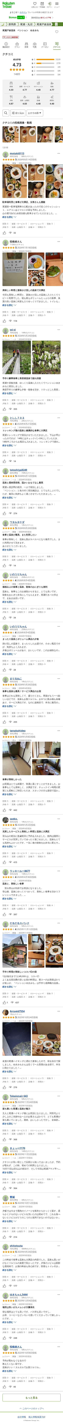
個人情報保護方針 (37, 1417)
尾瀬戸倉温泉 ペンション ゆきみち (20, 30)
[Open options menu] (59, 153)
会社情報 (21, 1417)
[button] (10, 134)
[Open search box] (5, 113)
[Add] (57, 32)
